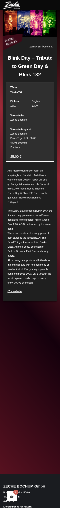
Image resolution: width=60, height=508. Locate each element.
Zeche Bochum (18, 119)
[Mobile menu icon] (54, 5)
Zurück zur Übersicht (41, 46)
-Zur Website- (15, 291)
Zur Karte (15, 147)
